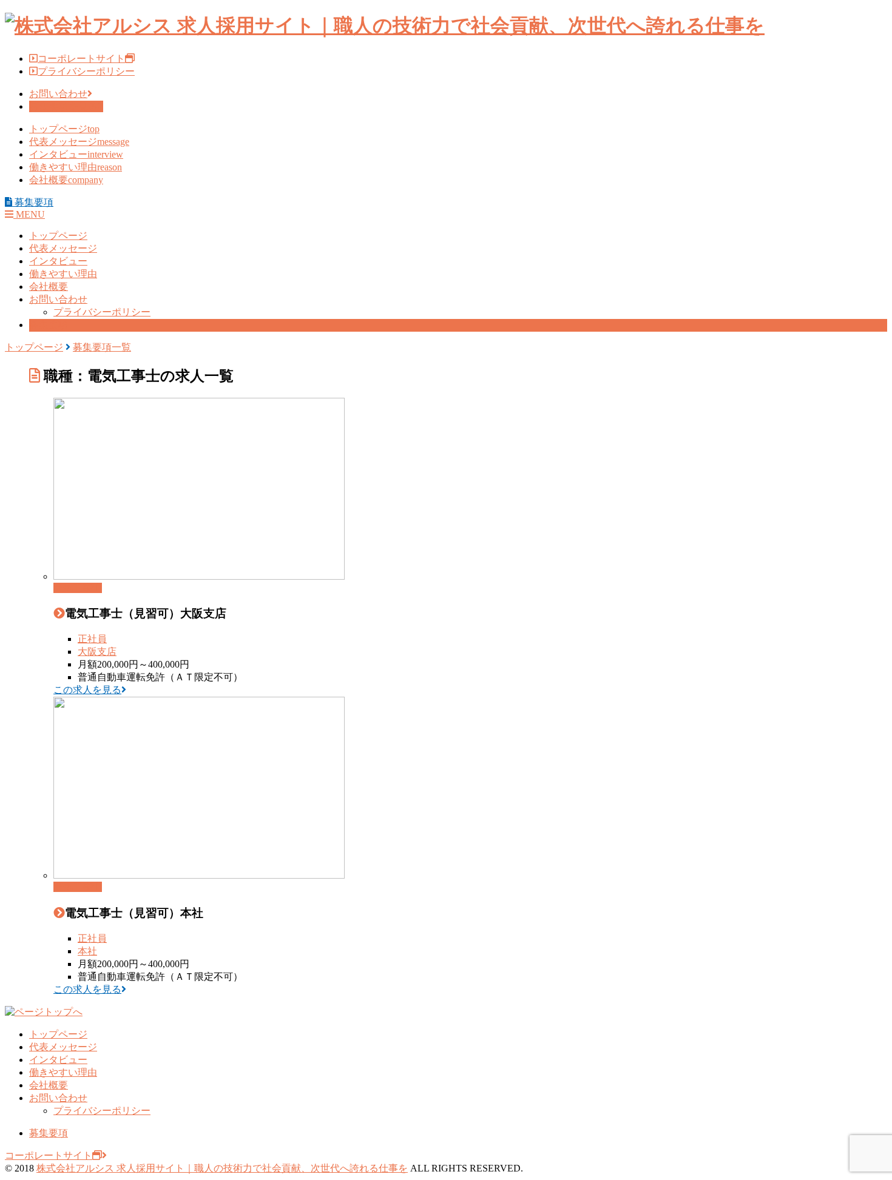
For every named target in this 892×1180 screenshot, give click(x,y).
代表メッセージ (79, 141)
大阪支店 (97, 651)
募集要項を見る (64, 106)
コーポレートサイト (81, 58)
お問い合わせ (58, 94)
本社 (87, 951)
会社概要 (66, 180)
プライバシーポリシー (86, 71)
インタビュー (76, 154)
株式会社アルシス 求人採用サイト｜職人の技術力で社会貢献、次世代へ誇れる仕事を (222, 1168)
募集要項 (48, 325)
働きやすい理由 (75, 167)
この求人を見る (87, 690)
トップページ (64, 129)
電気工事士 (77, 588)
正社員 (92, 639)
